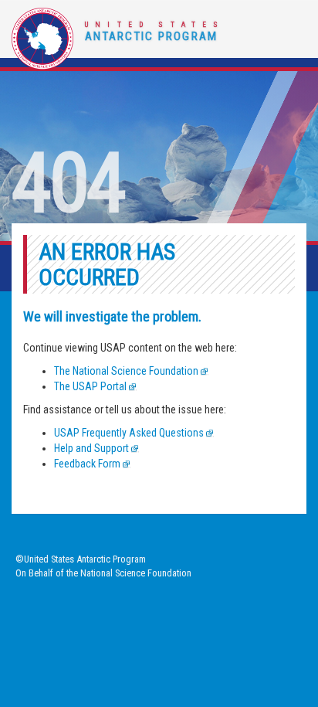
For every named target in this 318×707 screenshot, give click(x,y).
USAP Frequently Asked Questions (129, 433)
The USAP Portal (90, 386)
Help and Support (91, 448)
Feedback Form (87, 463)
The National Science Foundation (126, 371)
